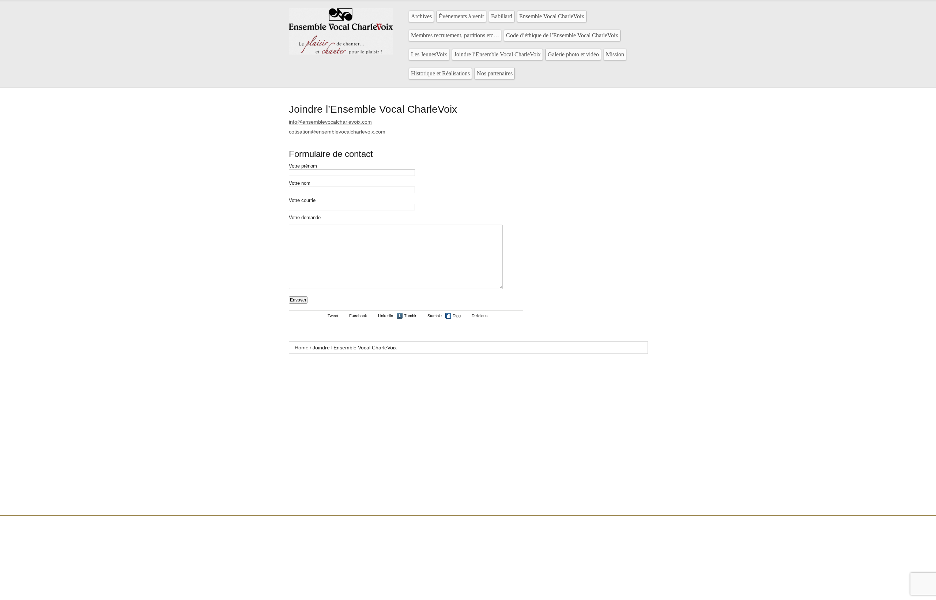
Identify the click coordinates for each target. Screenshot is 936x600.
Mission (615, 54)
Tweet (333, 316)
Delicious (480, 316)
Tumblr (410, 316)
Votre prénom (303, 166)
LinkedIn (385, 316)
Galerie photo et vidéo (573, 54)
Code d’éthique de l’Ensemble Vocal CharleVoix (562, 35)
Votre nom (299, 183)
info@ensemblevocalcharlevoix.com (330, 122)
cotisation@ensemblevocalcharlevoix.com (337, 132)
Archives (421, 16)
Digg (457, 316)
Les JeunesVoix (429, 54)
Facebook (358, 316)
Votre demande (305, 217)
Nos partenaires (495, 73)
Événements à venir (461, 16)
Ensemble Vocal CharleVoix (551, 16)
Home (302, 347)
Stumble (434, 316)
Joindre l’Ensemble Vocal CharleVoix (497, 54)
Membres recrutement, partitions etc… (455, 35)
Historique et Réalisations (440, 73)
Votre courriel (303, 200)
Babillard (501, 16)
